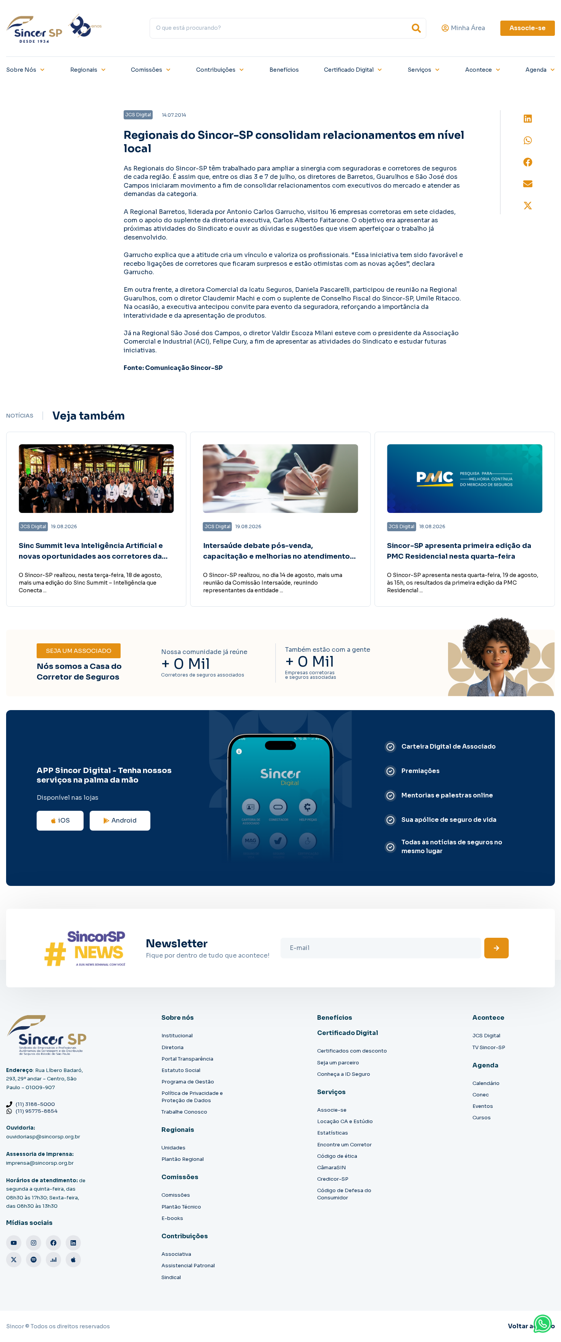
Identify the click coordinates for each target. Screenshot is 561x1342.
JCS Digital (486, 1035)
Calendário (486, 1083)
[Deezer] (53, 1259)
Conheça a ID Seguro (343, 1074)
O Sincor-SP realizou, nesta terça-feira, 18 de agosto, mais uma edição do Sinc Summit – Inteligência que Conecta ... (90, 583)
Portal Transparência (187, 1059)
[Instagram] (33, 1242)
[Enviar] (496, 948)
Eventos (482, 1106)
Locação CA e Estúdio (345, 1121)
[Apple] (73, 1259)
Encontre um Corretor (344, 1144)
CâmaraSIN (331, 1167)
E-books (172, 1218)
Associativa (176, 1254)
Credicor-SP (332, 1179)
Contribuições (215, 69)
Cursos (481, 1117)
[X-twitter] (13, 1259)
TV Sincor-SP (488, 1047)
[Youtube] (13, 1242)
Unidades (173, 1147)
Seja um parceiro (338, 1062)
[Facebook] (53, 1242)
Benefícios (284, 69)
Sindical (171, 1277)
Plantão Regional (182, 1159)
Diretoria (172, 1047)
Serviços (419, 69)
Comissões (146, 69)
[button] (528, 118)
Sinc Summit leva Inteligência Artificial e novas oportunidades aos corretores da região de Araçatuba (91, 557)
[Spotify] (33, 1259)
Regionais (83, 69)
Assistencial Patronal (188, 1265)
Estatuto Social (180, 1070)
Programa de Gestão (187, 1081)
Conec (480, 1094)
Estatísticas (332, 1133)
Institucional (177, 1035)
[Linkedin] (73, 1242)
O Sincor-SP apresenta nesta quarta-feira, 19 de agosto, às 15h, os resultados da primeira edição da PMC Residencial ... (462, 583)
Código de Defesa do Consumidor (344, 1194)
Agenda (536, 69)
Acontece (478, 69)
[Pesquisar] (416, 28)
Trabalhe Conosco (184, 1112)
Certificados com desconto (352, 1051)
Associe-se (332, 1110)
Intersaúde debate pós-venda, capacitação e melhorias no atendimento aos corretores (276, 557)
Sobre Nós (21, 69)
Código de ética (337, 1156)
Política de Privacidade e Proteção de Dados (192, 1096)
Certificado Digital (349, 69)
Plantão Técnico (181, 1207)
